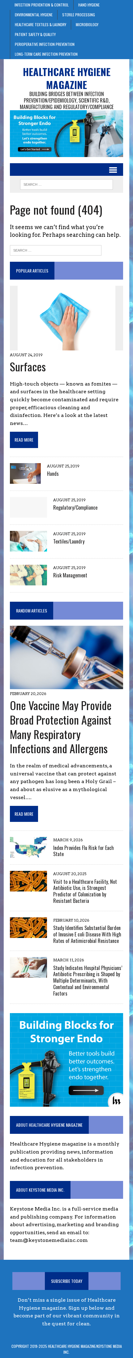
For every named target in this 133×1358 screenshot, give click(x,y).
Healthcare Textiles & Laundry (40, 24)
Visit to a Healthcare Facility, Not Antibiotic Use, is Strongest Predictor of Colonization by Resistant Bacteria (85, 891)
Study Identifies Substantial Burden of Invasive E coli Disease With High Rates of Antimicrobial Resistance (87, 934)
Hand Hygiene (89, 4)
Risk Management (70, 575)
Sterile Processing (78, 14)
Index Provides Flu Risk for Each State (83, 851)
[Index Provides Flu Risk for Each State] (28, 854)
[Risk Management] (28, 581)
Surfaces (28, 366)
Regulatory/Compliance (75, 507)
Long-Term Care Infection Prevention (46, 54)
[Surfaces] (66, 346)
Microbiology (87, 24)
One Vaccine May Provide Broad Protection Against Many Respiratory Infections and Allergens (61, 726)
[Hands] (25, 480)
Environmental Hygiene (34, 14)
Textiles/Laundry (68, 541)
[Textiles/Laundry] (28, 547)
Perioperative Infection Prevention (45, 44)
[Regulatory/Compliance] (28, 513)
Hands (53, 473)
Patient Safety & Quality (35, 34)
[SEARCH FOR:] (66, 183)
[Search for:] (55, 250)
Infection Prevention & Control (42, 4)
